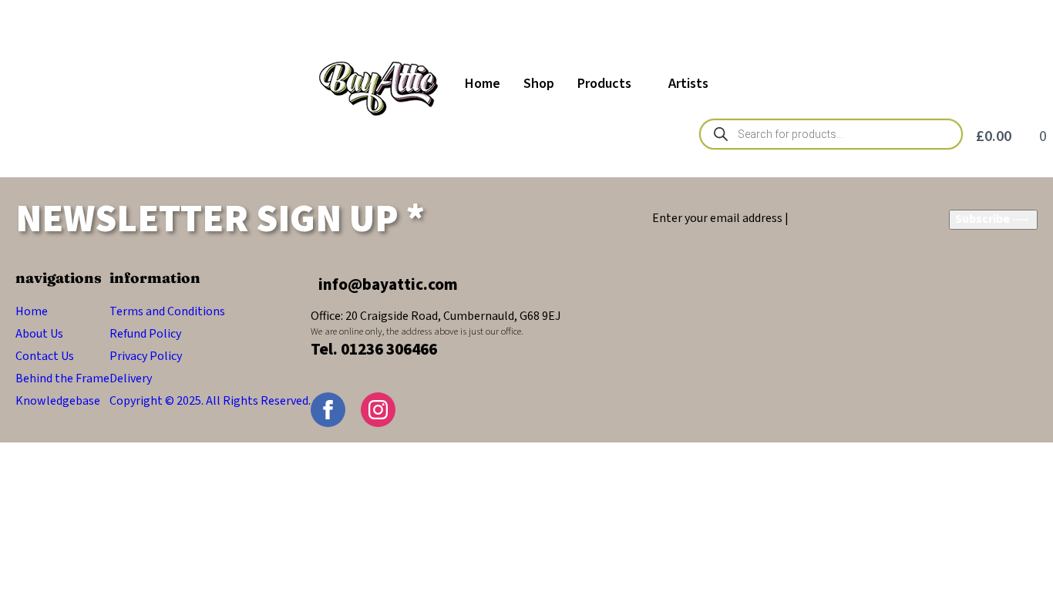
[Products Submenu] (644, 84)
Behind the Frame (62, 378)
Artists (688, 83)
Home (482, 83)
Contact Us (44, 356)
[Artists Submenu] (721, 84)
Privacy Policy (145, 356)
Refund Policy (145, 333)
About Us (39, 333)
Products (604, 83)
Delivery (130, 378)
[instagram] (378, 409)
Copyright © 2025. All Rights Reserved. (210, 400)
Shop (538, 83)
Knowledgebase (57, 400)
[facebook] (328, 409)
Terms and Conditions (167, 311)
